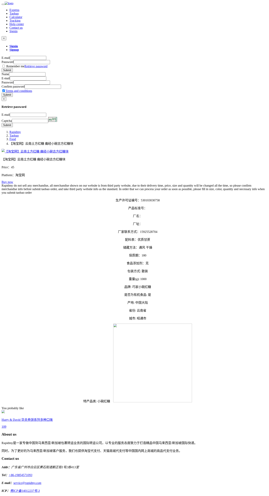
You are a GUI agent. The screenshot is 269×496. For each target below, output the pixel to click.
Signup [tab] (14, 49)
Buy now (7, 182)
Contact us (16, 27)
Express (14, 10)
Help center (16, 24)
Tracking (14, 20)
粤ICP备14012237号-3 (25, 490)
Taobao (14, 13)
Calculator (15, 17)
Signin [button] (13, 31)
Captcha (7, 120)
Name (5, 74)
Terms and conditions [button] (19, 91)
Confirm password (13, 86)
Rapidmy (15, 132)
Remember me (26, 66)
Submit (7, 70)
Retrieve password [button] (35, 66)
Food (12, 139)
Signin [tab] (13, 46)
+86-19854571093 (20, 475)
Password (8, 62)
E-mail (6, 57)
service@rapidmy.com (27, 483)
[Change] (52, 119)
